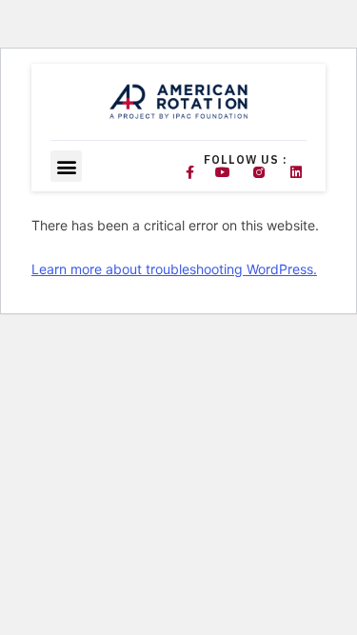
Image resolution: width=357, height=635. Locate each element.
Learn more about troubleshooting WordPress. (174, 269)
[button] (66, 166)
